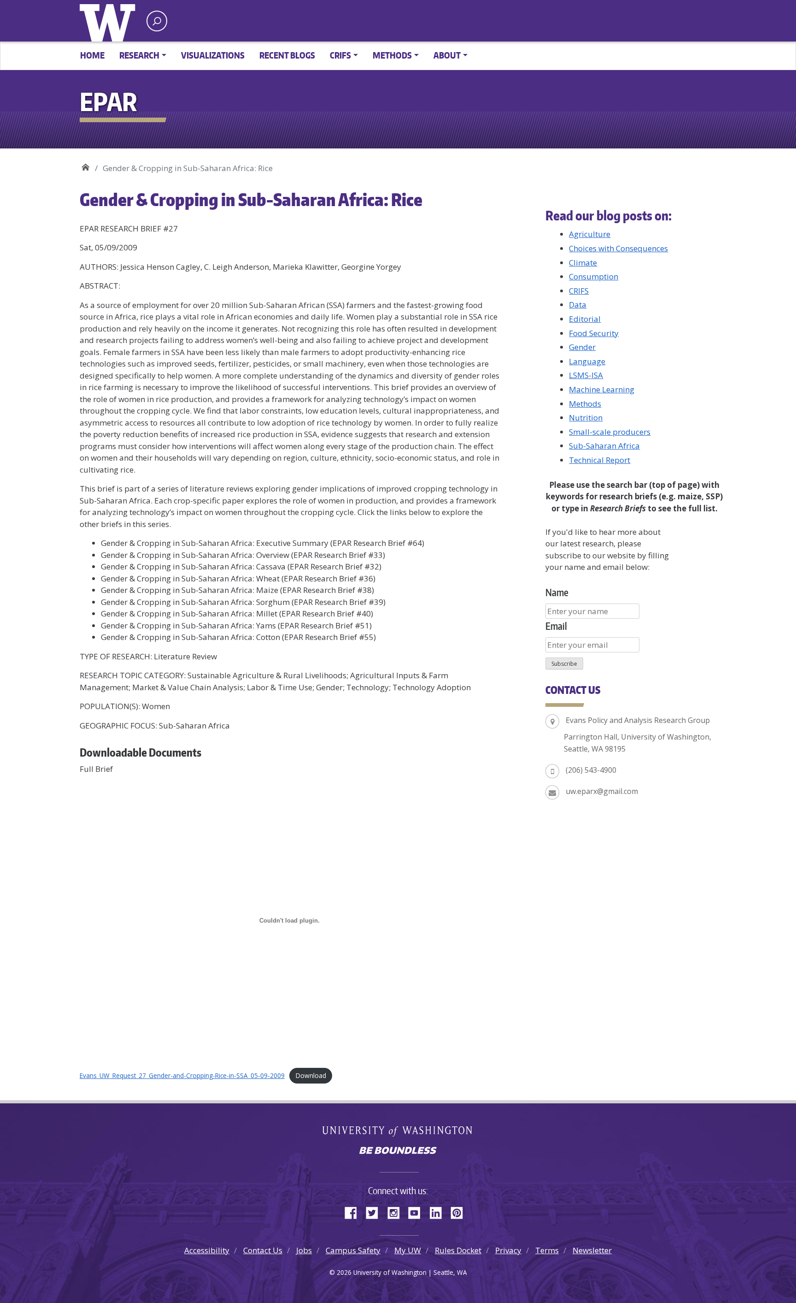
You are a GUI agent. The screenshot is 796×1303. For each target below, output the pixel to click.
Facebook (354, 1211)
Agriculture (589, 234)
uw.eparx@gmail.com (602, 791)
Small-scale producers (609, 431)
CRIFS (579, 290)
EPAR (85, 165)
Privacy (508, 1250)
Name (556, 592)
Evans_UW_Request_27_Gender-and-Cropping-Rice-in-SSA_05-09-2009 (182, 1075)
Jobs (304, 1250)
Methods (585, 403)
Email (556, 626)
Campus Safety (353, 1250)
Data (577, 304)
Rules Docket (458, 1250)
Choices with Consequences (618, 248)
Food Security (594, 333)
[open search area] (156, 21)
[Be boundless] (398, 1151)
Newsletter (592, 1250)
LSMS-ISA (586, 375)
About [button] (447, 55)
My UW (407, 1250)
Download (311, 1075)
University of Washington (110, 20)
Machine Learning (601, 389)
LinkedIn (439, 1211)
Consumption (593, 276)
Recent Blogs (287, 55)
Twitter (375, 1211)
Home (92, 55)
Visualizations (213, 55)
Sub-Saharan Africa (604, 445)
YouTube (417, 1211)
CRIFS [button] (340, 55)
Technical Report (599, 460)
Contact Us (262, 1250)
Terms (547, 1250)
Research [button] (139, 55)
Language (587, 361)
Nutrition (586, 417)
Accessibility (206, 1250)
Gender (582, 347)
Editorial (585, 319)
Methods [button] (392, 55)
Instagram (396, 1211)
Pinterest (460, 1211)
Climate (583, 262)
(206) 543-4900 (591, 770)
